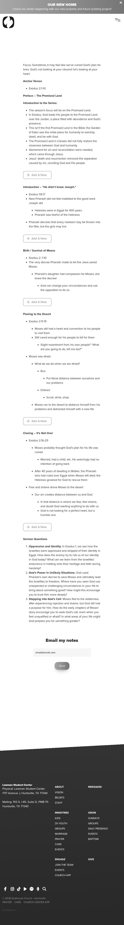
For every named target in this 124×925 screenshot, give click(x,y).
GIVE (91, 859)
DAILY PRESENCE (98, 828)
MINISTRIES (62, 812)
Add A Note (39, 175)
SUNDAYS (93, 818)
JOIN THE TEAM (64, 865)
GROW (92, 812)
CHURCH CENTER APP (37, 902)
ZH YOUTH (61, 823)
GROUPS (60, 828)
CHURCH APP (63, 875)
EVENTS (59, 849)
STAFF (58, 803)
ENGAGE (60, 859)
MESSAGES (95, 787)
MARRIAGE (61, 834)
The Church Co (9, 910)
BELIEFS (59, 797)
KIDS (57, 818)
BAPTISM (93, 839)
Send (62, 666)
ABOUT (59, 787)
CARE (58, 844)
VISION (59, 792)
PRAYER (59, 839)
